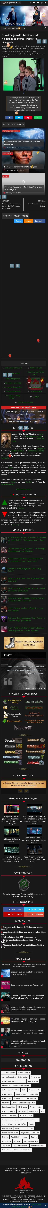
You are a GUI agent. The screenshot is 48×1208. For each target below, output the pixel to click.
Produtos (30, 1128)
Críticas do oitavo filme (21, 1086)
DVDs (24, 1090)
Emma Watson (39, 49)
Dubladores (6, 1098)
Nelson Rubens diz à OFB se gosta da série (19, 937)
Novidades (16, 51)
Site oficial (17, 1141)
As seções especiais (13, 383)
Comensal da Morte (36, 451)
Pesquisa (8, 1171)
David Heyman (21, 1094)
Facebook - (39, 221)
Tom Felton (6, 1146)
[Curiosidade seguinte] (26, 791)
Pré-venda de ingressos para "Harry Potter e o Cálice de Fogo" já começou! (26, 619)
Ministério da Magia (34, 436)
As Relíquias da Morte (9, 1081)
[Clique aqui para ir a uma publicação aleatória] (24, 643)
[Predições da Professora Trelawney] (35, 714)
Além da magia (36, 368)
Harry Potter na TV (8, 1111)
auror (41, 434)
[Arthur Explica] (12, 707)
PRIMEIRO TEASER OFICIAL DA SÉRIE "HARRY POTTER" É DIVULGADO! (26, 589)
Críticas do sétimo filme (10, 1090)
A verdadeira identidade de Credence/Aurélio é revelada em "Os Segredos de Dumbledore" (28, 1043)
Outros (23, 51)
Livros (4, 1116)
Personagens (7, 54)
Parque (31, 1124)
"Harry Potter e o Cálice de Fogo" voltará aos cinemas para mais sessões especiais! (26, 629)
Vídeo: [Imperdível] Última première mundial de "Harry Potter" (23, 933)
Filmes (4, 51)
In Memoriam (36, 391)
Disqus (18, 221)
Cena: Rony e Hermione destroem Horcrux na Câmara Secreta (34, 840)
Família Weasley (7, 484)
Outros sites (31, 51)
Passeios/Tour (7, 1128)
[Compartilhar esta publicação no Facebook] (9, 117)
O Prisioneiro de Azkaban (29, 1120)
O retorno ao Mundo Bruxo (35, 373)
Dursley (28, 482)
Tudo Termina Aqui (37, 1146)
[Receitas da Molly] (12, 701)
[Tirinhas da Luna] (12, 714)
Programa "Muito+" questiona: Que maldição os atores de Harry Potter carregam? (11, 820)
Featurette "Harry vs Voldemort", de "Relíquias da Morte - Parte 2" (11, 859)
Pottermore (19, 1128)
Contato (25, 1169)
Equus (14, 1103)
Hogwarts (41, 448)
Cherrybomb (7, 154)
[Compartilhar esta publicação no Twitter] (19, 117)
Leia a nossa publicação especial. (26, 1205)
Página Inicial (12, 1169)
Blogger (28, 221)
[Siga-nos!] (34, 3)
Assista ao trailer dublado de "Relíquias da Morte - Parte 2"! (22, 928)
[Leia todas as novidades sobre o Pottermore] (23, 728)
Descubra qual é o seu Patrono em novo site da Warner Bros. (23, 143)
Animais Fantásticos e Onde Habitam (15, 1077)
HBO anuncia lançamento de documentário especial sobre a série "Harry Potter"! (25, 559)
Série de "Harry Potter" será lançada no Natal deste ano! (26, 579)
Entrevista (5, 1103)
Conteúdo (36, 1169)
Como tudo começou (13, 368)
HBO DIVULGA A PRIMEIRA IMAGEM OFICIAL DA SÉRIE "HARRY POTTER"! (26, 599)
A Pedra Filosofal (24, 1073)
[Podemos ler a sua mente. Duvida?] (35, 707)
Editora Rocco (19, 1098)
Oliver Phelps (7, 1124)
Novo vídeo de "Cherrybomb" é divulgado (20, 167)
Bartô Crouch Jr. (17, 451)
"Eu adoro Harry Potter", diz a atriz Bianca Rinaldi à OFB (22, 946)
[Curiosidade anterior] (20, 791)
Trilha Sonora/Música (20, 1146)
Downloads (34, 1094)
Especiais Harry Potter (27, 1103)
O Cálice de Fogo (26, 1116)
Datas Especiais (7, 1094)
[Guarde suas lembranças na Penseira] (35, 701)
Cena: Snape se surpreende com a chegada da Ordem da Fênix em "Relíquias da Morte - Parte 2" (34, 820)
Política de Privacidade (33, 1171)
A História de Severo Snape (12, 840)
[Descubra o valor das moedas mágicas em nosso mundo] (34, 721)
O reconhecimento (13, 391)
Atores (18, 49)
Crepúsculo (6, 1086)
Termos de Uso (25, 1173)
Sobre (18, 1171)
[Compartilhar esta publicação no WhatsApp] (38, 117)
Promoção (35, 1133)
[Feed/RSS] (45, 3)
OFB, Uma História (25, 402)
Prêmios (5, 1137)
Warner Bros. (26, 1150)
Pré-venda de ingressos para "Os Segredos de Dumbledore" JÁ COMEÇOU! (28, 1020)
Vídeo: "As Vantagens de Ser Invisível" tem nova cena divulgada (23, 188)
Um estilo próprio (13, 379)
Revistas (25, 1137)
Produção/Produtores (20, 54)
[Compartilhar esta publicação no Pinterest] (28, 117)
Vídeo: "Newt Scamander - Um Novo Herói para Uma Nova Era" (34, 859)
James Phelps (33, 1111)
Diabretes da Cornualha (34, 419)
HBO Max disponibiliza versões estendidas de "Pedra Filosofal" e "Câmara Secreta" (28, 996)
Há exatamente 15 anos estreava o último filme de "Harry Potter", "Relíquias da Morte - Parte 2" (27, 540)
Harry (13, 482)
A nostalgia (36, 387)
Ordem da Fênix (20, 1124)
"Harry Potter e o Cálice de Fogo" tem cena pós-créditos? (25, 609)
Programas (25, 1133)
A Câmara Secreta (8, 1073)
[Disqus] (23, 257)
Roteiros (34, 1137)
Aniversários (35, 1077)
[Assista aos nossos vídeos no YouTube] (38, 3)
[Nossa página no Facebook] (30, 3)
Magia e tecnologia (36, 379)
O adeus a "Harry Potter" (13, 396)
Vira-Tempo (6, 1150)
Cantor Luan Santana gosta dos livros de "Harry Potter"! (21, 941)
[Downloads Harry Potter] (12, 721)
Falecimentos (22, 1107)
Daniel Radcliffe (27, 49)
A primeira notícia (13, 373)
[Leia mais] (21, 508)
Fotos (10, 51)
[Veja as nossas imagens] (41, 3)
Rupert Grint (6, 1141)
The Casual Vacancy (31, 1141)
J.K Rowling (22, 1111)
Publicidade (15, 1137)
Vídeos (16, 1150)
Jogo (42, 1111)
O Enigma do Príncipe (9, 1120)
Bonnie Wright (33, 1081)
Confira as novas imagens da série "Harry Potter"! (24, 569)
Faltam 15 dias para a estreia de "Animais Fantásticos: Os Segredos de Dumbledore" (28, 1031)
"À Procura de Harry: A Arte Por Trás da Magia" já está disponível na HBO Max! (27, 549)
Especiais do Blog (8, 1107)
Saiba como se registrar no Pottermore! (27, 985)
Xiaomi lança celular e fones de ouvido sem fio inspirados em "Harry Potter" (28, 1008)
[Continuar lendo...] (23, 489)
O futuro (36, 397)
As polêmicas (36, 383)
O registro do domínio (13, 387)
